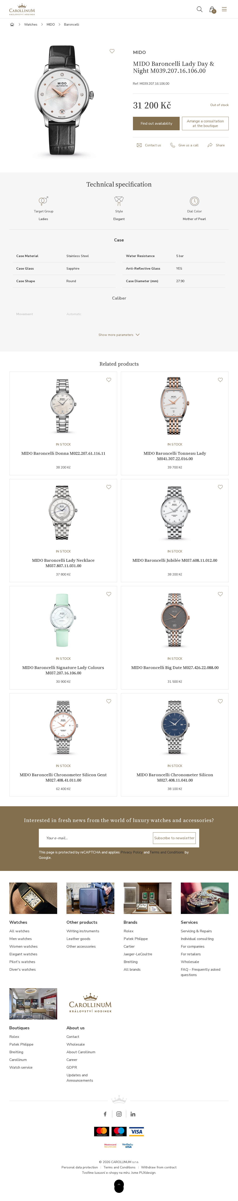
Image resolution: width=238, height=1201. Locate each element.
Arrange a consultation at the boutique (205, 123)
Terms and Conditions (166, 852)
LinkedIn (133, 1114)
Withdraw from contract (158, 1167)
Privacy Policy (132, 852)
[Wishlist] (108, 380)
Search (199, 9)
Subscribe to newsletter (174, 838)
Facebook (105, 1114)
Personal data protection (80, 1167)
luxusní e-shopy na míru (112, 1173)
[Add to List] (114, 51)
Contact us (153, 145)
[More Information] (119, 1184)
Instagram (119, 1114)
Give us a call (188, 145)
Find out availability (156, 123)
